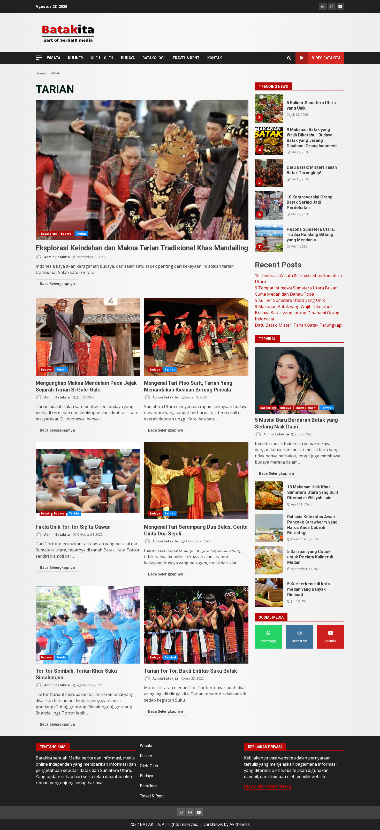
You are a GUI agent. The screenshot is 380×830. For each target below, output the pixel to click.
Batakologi (49, 233)
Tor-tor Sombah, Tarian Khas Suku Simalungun (88, 625)
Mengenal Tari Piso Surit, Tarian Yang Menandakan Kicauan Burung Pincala (196, 337)
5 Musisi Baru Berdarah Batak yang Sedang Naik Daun (299, 380)
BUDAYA (128, 58)
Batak (45, 513)
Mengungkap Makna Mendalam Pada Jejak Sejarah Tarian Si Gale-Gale (88, 337)
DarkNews (212, 824)
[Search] (289, 58)
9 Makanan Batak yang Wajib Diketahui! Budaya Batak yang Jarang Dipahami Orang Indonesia (268, 108)
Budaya (66, 233)
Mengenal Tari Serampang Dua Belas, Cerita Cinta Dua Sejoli (196, 481)
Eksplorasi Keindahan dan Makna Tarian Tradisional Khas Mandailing (142, 170)
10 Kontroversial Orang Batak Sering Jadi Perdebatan (268, 173)
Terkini (61, 369)
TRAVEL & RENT (186, 58)
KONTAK (214, 58)
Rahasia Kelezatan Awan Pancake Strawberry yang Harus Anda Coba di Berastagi (269, 528)
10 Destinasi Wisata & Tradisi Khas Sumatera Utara (268, 238)
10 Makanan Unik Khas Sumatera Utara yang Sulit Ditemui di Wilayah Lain (269, 495)
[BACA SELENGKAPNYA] (267, 786)
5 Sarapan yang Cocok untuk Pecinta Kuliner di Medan (269, 560)
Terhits (81, 233)
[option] (299, 110)
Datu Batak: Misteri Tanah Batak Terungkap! (268, 141)
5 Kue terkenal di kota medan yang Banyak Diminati (269, 592)
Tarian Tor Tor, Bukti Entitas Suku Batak (196, 625)
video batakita (326, 58)
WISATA (53, 58)
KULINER (75, 58)
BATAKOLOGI (153, 58)
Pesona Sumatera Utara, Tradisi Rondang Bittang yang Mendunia (268, 205)
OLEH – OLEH (102, 58)
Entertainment (306, 408)
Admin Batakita (56, 257)
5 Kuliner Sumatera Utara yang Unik (290, 300)
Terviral (170, 657)
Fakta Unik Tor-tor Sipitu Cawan (88, 481)
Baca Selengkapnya (57, 283)
